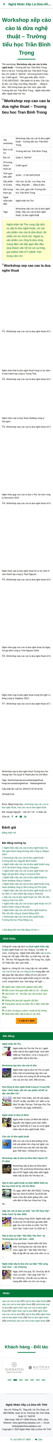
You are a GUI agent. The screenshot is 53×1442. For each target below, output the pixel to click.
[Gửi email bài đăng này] (21, 816)
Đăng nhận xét (9, 832)
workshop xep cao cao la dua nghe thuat (26, 1321)
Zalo (40, 1439)
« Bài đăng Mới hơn (11, 930)
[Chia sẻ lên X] (16, 816)
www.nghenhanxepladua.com (26, 1423)
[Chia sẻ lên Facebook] (12, 816)
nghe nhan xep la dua (22, 1311)
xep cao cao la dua (11, 1301)
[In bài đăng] (25, 816)
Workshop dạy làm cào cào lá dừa (19, 1065)
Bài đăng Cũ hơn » (30, 930)
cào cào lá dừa (27, 232)
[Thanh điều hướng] (4, 4)
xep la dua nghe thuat (35, 1301)
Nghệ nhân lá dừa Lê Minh (15, 1115)
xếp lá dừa (16, 228)
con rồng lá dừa (28, 240)
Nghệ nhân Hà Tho (11, 1044)
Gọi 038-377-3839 (21, 1439)
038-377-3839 (27, 1021)
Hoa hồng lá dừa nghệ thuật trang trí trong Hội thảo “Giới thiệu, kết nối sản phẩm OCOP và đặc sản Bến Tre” (26, 1090)
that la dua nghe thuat (38, 1317)
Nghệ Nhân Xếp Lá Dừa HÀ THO (29, 4)
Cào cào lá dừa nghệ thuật (15, 1136)
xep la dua (30, 1314)
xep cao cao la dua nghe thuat (31, 807)
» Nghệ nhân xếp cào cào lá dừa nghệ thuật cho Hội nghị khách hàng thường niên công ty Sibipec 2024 (25, 851)
